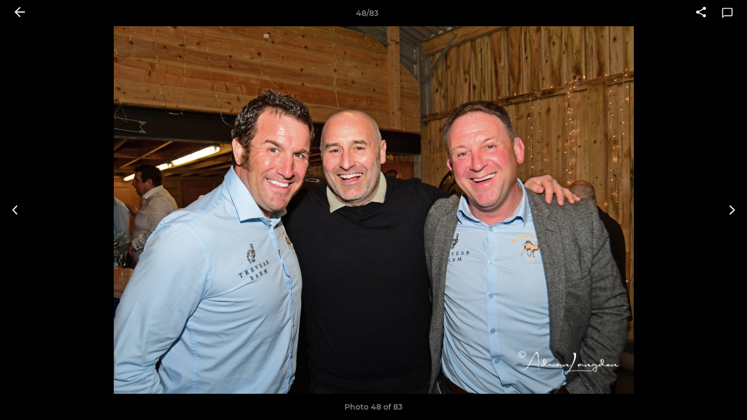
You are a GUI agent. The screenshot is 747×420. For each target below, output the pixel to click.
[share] (701, 13)
